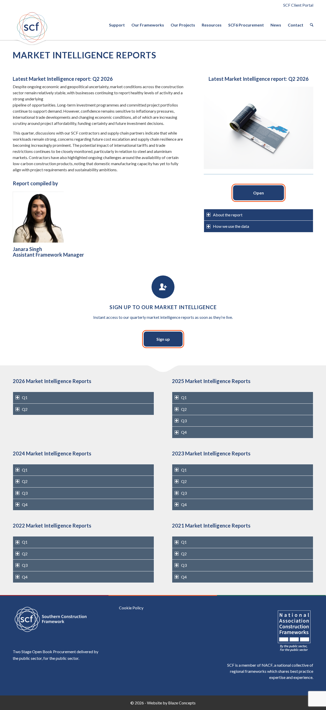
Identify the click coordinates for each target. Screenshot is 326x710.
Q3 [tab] (184, 420)
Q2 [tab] (25, 409)
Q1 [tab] (25, 397)
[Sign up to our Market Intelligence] (163, 287)
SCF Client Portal (298, 5)
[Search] (310, 25)
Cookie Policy (131, 607)
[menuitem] (117, 25)
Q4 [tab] (184, 432)
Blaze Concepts (182, 702)
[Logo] (32, 27)
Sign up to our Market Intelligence (163, 307)
